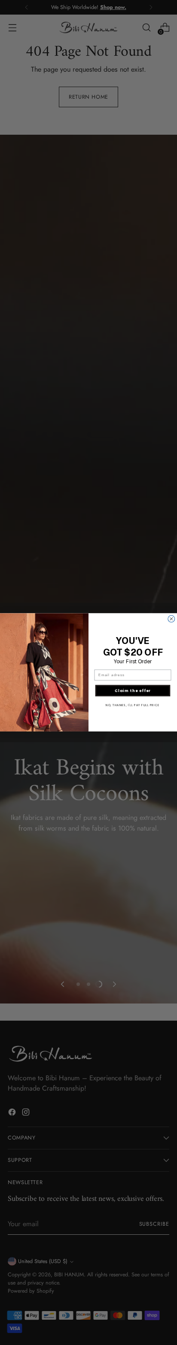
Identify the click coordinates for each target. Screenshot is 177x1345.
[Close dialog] (171, 619)
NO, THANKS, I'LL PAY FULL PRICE (132, 705)
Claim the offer (133, 690)
